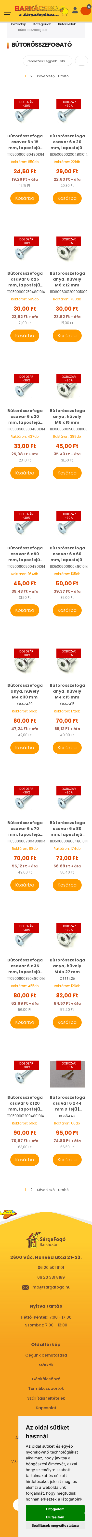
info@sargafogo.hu (51, 1287)
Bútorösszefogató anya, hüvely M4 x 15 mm (67, 691)
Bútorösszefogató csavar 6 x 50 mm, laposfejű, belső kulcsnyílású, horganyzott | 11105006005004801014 (24, 554)
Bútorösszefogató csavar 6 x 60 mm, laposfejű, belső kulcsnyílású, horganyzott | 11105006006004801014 (67, 554)
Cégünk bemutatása (46, 1355)
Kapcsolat (46, 1408)
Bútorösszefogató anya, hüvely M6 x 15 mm (67, 416)
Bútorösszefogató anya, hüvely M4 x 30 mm (24, 691)
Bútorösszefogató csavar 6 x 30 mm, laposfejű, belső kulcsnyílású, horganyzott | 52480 (24, 417)
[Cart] (85, 11)
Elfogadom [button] (55, 1509)
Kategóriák (42, 24)
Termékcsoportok (46, 1388)
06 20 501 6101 (51, 1267)
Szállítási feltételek (46, 1398)
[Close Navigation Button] (39, 5)
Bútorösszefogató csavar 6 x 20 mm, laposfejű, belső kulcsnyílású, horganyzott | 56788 (67, 142)
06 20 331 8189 (51, 1277)
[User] (75, 10)
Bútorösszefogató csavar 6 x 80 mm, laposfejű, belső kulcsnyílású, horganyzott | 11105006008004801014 (67, 829)
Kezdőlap (18, 24)
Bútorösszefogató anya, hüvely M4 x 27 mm (67, 966)
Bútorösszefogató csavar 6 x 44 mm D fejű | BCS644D (67, 1103)
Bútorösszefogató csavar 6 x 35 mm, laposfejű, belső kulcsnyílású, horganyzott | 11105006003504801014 (24, 966)
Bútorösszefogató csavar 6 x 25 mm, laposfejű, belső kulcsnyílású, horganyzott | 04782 (24, 279)
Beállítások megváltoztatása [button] (55, 1525)
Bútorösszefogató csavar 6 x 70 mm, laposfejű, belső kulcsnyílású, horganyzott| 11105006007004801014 (24, 829)
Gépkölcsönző (46, 1379)
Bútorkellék (67, 24)
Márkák (46, 1365)
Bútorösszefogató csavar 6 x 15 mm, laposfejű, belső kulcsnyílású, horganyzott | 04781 (24, 142)
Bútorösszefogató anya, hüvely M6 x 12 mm (67, 279)
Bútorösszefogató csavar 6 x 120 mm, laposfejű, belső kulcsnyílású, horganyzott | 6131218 (24, 1103)
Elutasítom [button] (55, 1517)
